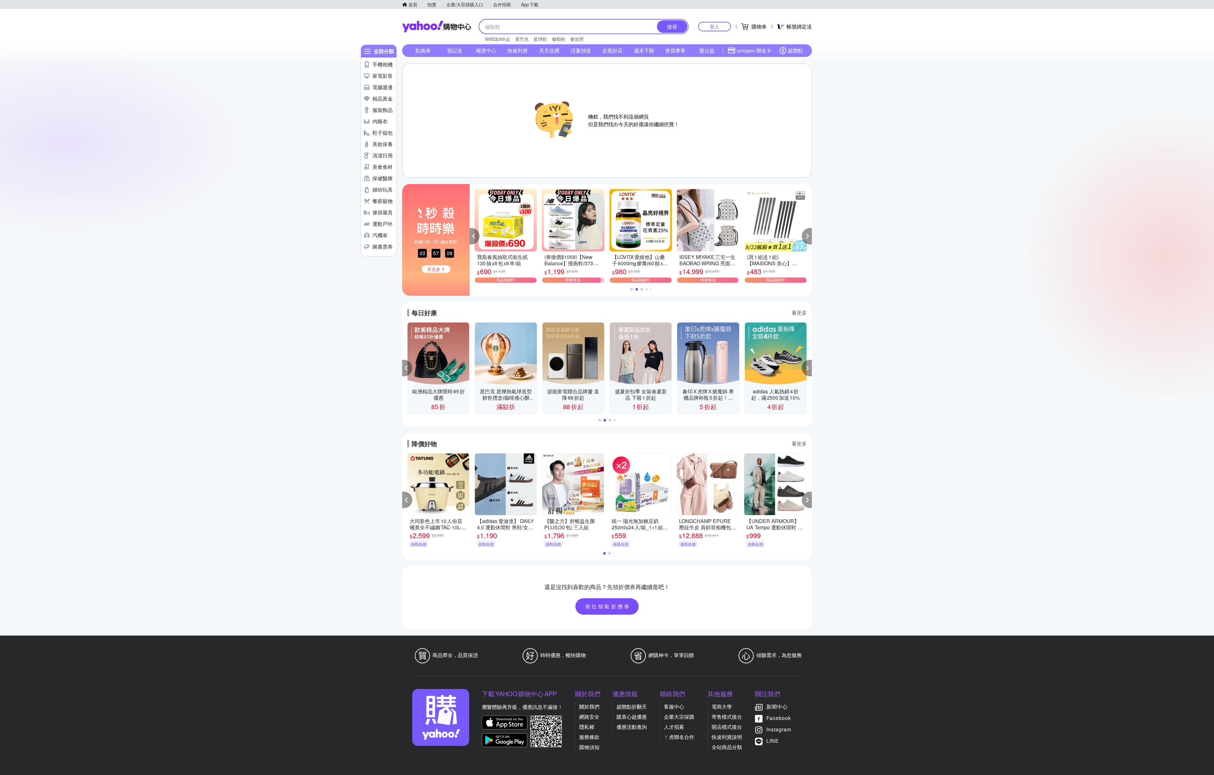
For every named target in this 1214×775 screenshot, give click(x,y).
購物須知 (589, 747)
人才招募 (674, 726)
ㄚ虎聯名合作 (679, 737)
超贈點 (795, 50)
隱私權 (586, 726)
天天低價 (549, 50)
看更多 (799, 312)
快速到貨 (517, 50)
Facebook (778, 718)
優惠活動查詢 (631, 726)
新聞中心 (777, 706)
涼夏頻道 (581, 50)
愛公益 (706, 50)
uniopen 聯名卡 (754, 50)
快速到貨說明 (727, 737)
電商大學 (722, 706)
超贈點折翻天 (631, 706)
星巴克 (522, 39)
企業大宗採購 (679, 716)
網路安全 (589, 716)
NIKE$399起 (497, 39)
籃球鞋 (540, 39)
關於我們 (589, 706)
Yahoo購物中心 (436, 26)
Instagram (778, 729)
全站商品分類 (727, 747)
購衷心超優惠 (631, 716)
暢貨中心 (486, 50)
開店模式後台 (727, 726)
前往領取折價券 (608, 606)
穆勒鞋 (558, 39)
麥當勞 (577, 39)
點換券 (423, 50)
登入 (714, 26)
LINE (772, 740)
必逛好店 (612, 50)
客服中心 (674, 706)
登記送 (454, 50)
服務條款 (589, 737)
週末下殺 (644, 50)
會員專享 (675, 50)
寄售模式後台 (727, 716)
